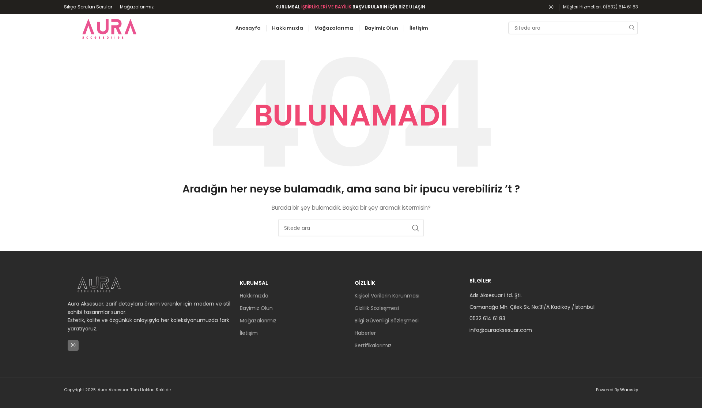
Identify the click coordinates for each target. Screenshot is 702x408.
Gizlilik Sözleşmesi (377, 308)
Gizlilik (365, 283)
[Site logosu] (109, 27)
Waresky (629, 390)
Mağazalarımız (258, 320)
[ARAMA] (631, 28)
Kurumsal (254, 283)
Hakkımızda (254, 295)
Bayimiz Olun (256, 308)
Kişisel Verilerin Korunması (387, 295)
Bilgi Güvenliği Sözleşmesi (387, 320)
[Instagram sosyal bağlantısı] (551, 7)
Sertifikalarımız (373, 345)
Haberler (365, 333)
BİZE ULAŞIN (412, 7)
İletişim (249, 333)
